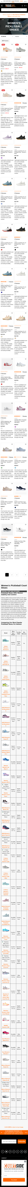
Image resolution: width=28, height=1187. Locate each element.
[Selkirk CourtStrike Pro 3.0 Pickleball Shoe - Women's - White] (21, 183)
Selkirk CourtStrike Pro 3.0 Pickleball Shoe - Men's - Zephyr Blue (6, 287)
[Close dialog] (25, 1161)
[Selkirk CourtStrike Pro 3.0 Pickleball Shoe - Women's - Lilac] (7, 137)
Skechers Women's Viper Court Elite (6, 952)
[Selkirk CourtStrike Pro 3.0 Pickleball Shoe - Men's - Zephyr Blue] (7, 274)
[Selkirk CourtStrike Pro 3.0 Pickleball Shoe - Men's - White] (21, 274)
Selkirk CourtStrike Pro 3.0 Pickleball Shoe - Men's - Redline (6, 244)
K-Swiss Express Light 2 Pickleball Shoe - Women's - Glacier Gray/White (20, 64)
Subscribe (21, 1141)
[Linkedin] (25, 1151)
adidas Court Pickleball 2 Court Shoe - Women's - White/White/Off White (19, 377)
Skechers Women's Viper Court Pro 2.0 (6, 980)
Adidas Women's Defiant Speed (5, 678)
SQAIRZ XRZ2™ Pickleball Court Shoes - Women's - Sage (7, 462)
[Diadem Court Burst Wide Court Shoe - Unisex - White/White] (21, 529)
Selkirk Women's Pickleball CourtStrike (6, 908)
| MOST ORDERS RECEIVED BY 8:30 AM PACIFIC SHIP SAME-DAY (13, 1132)
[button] (25, 5)
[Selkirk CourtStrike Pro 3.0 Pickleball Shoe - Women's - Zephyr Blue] (7, 183)
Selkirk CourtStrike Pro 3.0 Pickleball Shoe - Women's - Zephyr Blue (7, 198)
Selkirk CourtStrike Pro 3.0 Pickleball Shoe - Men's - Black (20, 244)
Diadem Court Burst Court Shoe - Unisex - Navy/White (20, 502)
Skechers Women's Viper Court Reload (6, 1012)
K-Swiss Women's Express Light (5, 860)
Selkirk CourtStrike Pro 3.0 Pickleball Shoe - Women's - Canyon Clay (20, 332)
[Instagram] (13, 1151)
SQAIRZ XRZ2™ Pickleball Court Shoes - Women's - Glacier (20, 462)
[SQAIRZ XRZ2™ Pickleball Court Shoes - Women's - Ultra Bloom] (21, 408)
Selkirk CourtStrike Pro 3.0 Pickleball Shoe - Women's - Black (20, 152)
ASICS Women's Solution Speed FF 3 (6, 752)
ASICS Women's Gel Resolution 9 (6, 709)
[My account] (22, 5)
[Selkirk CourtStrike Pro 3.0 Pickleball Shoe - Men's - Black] (21, 229)
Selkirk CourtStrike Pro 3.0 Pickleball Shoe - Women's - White (20, 198)
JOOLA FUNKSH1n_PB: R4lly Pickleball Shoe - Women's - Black (6, 544)
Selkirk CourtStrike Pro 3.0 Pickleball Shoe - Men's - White (20, 288)
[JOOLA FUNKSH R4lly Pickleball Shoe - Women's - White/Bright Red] (7, 364)
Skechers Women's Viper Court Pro (6, 966)
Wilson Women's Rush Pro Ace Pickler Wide (6, 1104)
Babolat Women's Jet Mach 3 (6, 767)
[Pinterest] (10, 1151)
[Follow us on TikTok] (17, 1151)
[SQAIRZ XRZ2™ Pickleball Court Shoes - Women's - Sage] (7, 449)
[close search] (26, 9)
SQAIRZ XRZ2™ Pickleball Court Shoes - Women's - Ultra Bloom (20, 421)
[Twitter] (21, 1151)
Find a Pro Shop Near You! (13, 1)
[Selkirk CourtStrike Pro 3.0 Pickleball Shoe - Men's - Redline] (7, 229)
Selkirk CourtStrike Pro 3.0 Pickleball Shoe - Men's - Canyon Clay (6, 331)
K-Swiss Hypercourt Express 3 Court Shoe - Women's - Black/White (20, 108)
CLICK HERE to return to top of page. (14, 1127)
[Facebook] (2, 1151)
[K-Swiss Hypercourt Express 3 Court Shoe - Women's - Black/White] (21, 95)
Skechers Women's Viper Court (6, 938)
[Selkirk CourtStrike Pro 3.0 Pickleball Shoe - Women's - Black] (21, 137)
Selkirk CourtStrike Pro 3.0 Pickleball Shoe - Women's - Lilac (7, 152)
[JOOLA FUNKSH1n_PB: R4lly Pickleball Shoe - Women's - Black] (7, 529)
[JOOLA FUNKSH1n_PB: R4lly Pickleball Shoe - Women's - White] (7, 408)
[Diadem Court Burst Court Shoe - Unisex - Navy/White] (21, 488)
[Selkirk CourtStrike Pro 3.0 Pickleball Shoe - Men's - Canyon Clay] (7, 318)
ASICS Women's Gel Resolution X (6, 724)
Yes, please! (14, 1180)
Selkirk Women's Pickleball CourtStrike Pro (6, 923)
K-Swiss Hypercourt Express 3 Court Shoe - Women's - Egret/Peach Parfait (7, 109)
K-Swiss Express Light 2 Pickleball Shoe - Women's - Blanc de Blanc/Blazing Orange (7, 64)
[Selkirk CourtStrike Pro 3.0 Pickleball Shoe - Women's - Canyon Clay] (21, 318)
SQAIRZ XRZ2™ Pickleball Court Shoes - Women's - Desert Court (7, 503)
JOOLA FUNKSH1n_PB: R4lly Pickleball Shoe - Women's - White (6, 423)
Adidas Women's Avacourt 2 (6, 648)
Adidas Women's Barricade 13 (6, 663)
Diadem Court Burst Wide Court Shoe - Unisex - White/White (19, 542)
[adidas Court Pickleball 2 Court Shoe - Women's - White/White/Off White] (21, 364)
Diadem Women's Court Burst (6, 794)
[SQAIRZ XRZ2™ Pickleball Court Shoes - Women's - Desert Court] (7, 488)
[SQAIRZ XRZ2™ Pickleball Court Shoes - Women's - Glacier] (21, 449)
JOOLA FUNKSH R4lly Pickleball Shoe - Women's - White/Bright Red (7, 378)
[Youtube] (6, 1151)
